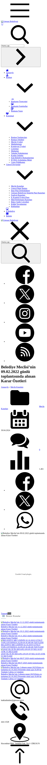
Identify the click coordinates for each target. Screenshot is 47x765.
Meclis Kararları (17, 387)
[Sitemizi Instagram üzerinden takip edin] (25, 322)
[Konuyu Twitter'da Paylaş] (25, 510)
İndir (9, 613)
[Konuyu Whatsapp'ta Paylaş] (25, 529)
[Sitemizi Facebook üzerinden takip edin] (25, 283)
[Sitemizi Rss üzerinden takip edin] (25, 361)
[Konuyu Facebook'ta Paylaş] (25, 490)
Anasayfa (5, 387)
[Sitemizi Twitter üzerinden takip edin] (25, 303)
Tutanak (4, 613)
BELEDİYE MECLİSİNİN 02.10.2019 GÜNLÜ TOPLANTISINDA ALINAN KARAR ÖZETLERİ (22, 646)
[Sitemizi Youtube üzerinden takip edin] (25, 341)
